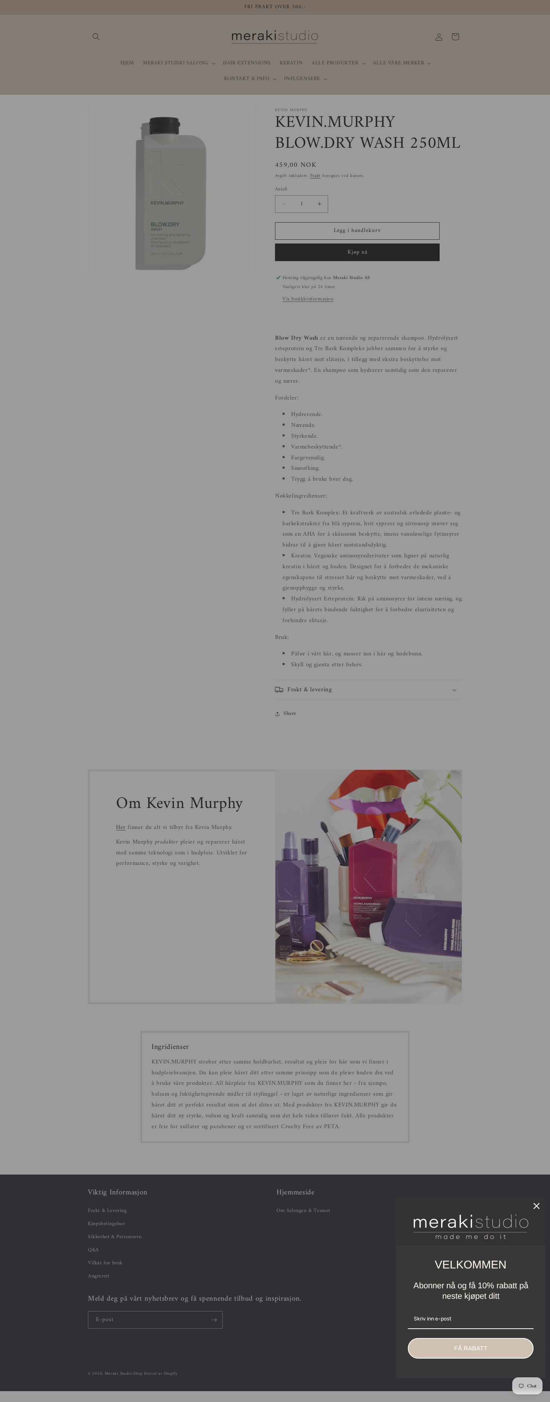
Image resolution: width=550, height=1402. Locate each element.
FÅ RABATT (471, 1348)
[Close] (537, 1206)
